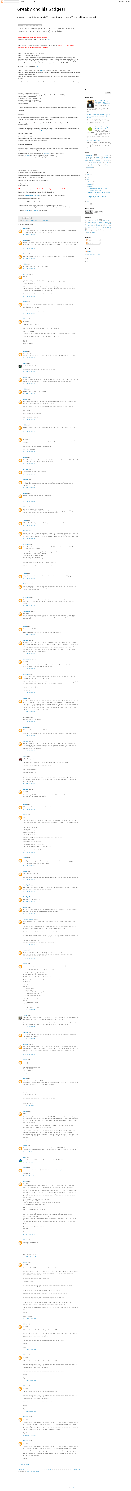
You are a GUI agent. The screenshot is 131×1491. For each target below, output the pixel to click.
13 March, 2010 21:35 (29, 692)
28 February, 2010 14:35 (30, 234)
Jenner (25, 756)
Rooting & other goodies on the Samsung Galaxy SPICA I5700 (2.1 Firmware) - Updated (98, 116)
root (39, 220)
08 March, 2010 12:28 (29, 431)
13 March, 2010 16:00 (29, 653)
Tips (100, 162)
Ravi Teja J (26, 885)
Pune (86, 162)
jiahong (25, 253)
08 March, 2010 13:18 (29, 474)
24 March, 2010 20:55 (29, 865)
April (90, 184)
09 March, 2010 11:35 (29, 525)
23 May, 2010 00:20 (28, 1162)
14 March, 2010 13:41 (29, 721)
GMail (104, 158)
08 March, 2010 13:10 (29, 464)
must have (105, 225)
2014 (88, 177)
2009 (88, 201)
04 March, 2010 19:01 (29, 313)
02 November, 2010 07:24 (30, 1435)
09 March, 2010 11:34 (29, 515)
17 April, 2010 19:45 (29, 1038)
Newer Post (22, 1469)
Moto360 (91, 160)
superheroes (90, 167)
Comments (90, 243)
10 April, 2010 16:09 (29, 958)
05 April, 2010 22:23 (29, 913)
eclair (87, 158)
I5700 (36, 220)
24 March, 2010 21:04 (29, 879)
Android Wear (89, 157)
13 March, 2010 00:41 (29, 621)
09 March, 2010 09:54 (29, 501)
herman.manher (27, 659)
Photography (106, 160)
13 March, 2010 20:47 (29, 669)
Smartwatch (93, 162)
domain (86, 164)
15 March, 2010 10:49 (29, 735)
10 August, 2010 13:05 (29, 1256)
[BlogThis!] (25, 218)
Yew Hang (25, 1032)
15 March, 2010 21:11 (29, 751)
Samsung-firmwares (61, 1170)
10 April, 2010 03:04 (29, 944)
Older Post (77, 1469)
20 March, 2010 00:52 (29, 783)
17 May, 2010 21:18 (28, 1140)
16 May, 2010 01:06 (28, 1105)
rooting (43, 220)
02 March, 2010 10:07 (29, 258)
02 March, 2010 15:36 (29, 268)
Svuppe (25, 950)
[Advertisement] (98, 55)
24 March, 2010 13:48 (29, 799)
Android (27, 220)
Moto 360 (90, 225)
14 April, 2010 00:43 (29, 1026)
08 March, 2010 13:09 (29, 451)
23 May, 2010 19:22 (28, 1175)
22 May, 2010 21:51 (28, 1152)
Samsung (106, 157)
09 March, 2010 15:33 (29, 592)
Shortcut (25, 274)
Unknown (25, 319)
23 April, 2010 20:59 (29, 1054)
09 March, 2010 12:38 (29, 568)
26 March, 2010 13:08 (29, 891)
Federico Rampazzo (28, 919)
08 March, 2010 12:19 (29, 393)
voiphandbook (26, 611)
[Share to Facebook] (29, 218)
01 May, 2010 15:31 (28, 1073)
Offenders (98, 160)
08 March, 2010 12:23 (29, 419)
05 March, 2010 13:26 (29, 358)
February (91, 186)
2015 (88, 174)
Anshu (24, 1157)
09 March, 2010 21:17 (29, 605)
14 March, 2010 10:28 (29, 711)
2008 (88, 204)
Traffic (106, 162)
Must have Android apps (93, 140)
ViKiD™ (25, 363)
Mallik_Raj (35, 210)
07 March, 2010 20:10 (29, 371)
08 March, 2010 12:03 (29, 383)
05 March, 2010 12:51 (29, 346)
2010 (88, 179)
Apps (93, 158)
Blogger (73, 1487)
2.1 (24, 220)
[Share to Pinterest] (31, 218)
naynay (25, 1078)
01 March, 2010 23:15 (29, 248)
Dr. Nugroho (26, 544)
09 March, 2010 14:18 (29, 578)
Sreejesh (25, 789)
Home (49, 1469)
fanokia (25, 1015)
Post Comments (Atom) (33, 1471)
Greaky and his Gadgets (41, 9)
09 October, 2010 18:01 (30, 1318)
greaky (104, 164)
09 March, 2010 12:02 (29, 538)
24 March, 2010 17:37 (29, 809)
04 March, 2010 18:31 (29, 296)
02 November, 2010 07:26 (30, 1461)
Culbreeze (26, 1416)
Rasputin (25, 479)
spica (47, 220)
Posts (89, 240)
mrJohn (27, 210)
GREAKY (25, 240)
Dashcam (99, 158)
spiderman (108, 165)
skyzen (25, 228)
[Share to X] (27, 218)
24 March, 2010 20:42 (29, 852)
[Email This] (23, 218)
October (90, 181)
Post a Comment (25, 1464)
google (98, 164)
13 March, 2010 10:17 (29, 634)
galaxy (32, 220)
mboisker (25, 437)
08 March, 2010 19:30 (29, 487)
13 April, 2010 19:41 (29, 1009)
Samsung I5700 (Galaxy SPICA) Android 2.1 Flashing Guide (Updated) (102, 102)
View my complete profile (92, 254)
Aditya (25, 1111)
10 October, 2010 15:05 (30, 1349)
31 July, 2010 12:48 (29, 1234)
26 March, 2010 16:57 (29, 901)
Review (98, 157)
